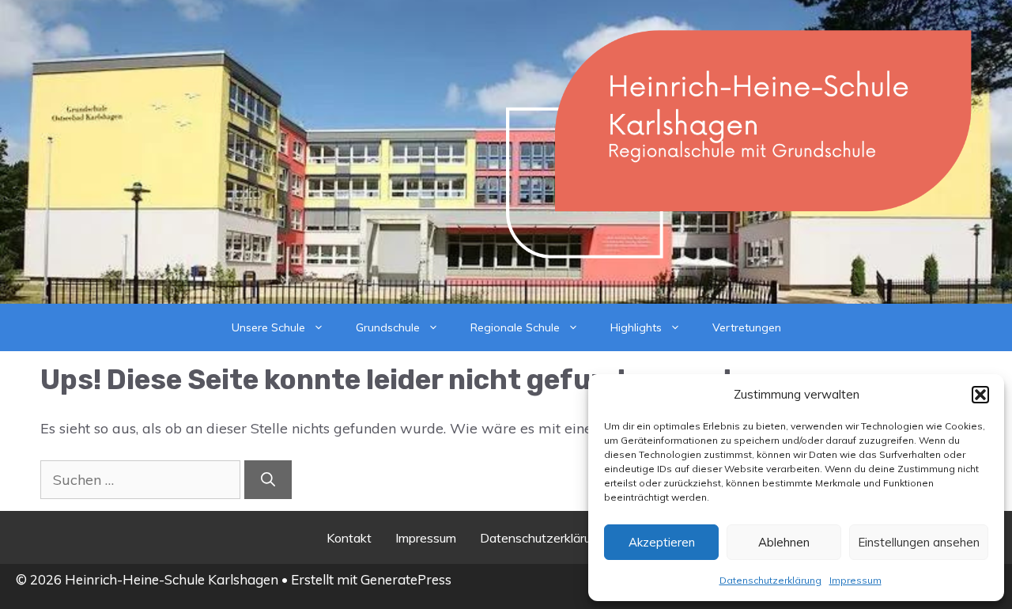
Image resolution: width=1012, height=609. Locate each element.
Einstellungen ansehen (919, 542)
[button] (980, 395)
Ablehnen (784, 542)
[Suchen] (268, 479)
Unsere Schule (268, 327)
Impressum (855, 580)
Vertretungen (746, 327)
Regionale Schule (515, 327)
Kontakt (349, 538)
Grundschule (388, 327)
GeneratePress (406, 579)
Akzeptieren (662, 542)
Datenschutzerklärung (770, 580)
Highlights (636, 327)
